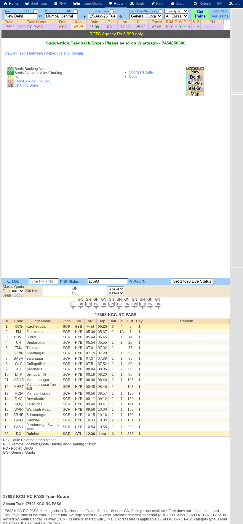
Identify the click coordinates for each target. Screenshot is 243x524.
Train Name (36, 22)
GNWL (20, 81)
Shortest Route (141, 72)
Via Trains (220, 16)
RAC (18, 77)
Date (94, 22)
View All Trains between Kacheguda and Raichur (43, 53)
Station (181, 3)
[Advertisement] (115, 472)
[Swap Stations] (39, 16)
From (7, 11)
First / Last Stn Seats (143, 11)
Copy (133, 76)
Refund (204, 3)
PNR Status (69, 282)
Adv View (220, 11)
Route (118, 3)
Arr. (125, 22)
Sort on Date (100, 11)
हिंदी (220, 3)
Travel (157, 22)
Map (15, 281)
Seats (140, 3)
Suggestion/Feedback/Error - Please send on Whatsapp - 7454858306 (116, 43)
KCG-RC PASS (30, 27)
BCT (70, 11)
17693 (9, 27)
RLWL (33, 81)
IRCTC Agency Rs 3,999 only (115, 33)
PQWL (45, 81)
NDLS (29, 11)
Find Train (142, 282)
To (46, 11)
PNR (62, 3)
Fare (159, 3)
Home (13, 3)
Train (9, 22)
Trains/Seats (91, 3)
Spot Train (38, 3)
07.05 (156, 27)
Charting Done (26, 85)
